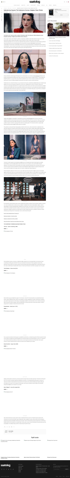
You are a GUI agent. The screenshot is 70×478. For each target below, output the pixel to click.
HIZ (46, 5)
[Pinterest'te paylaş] (1, 16)
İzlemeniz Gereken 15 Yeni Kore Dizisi (10, 216)
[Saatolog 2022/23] (60, 17)
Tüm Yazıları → (11, 432)
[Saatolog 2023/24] (56, 17)
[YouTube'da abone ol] (11, 469)
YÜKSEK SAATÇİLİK (17, 5)
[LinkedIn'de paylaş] (1, 14)
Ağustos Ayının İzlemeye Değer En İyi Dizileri (32, 457)
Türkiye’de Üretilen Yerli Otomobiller (41, 468)
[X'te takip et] (4, 469)
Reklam (57, 476)
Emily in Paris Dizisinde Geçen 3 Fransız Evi (11, 213)
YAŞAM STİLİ (23, 5)
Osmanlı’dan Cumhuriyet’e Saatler (41, 469)
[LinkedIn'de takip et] (9, 469)
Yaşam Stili (20, 467)
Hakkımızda (67, 476)
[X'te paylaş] (1, 12)
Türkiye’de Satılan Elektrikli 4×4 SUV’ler (41, 472)
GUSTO (28, 5)
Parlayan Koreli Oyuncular (51, 457)
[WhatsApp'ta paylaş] (1, 18)
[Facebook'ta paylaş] (1, 10)
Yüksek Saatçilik (20, 466)
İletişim (60, 476)
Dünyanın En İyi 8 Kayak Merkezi (41, 471)
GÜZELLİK (43, 5)
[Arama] (64, 2)
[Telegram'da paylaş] (1, 20)
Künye (64, 476)
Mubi (10, 118)
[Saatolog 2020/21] (66, 17)
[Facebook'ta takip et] (6, 469)
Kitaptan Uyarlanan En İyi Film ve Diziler (11, 218)
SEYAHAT (38, 5)
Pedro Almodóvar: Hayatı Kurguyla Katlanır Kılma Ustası (14, 221)
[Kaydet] (1, 8)
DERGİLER (54, 5)
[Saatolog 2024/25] (53, 17)
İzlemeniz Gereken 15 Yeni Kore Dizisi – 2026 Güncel (43, 466)
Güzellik (19, 471)
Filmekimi (30, 118)
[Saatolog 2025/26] (49, 17)
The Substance (37, 75)
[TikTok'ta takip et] (13, 469)
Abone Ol (66, 469)
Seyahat (19, 470)
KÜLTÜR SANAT (33, 5)
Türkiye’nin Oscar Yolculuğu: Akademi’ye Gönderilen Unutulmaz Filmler (10, 458)
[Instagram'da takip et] (2, 469)
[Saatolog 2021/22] (63, 17)
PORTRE (50, 5)
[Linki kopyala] (1, 22)
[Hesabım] (66, 2)
